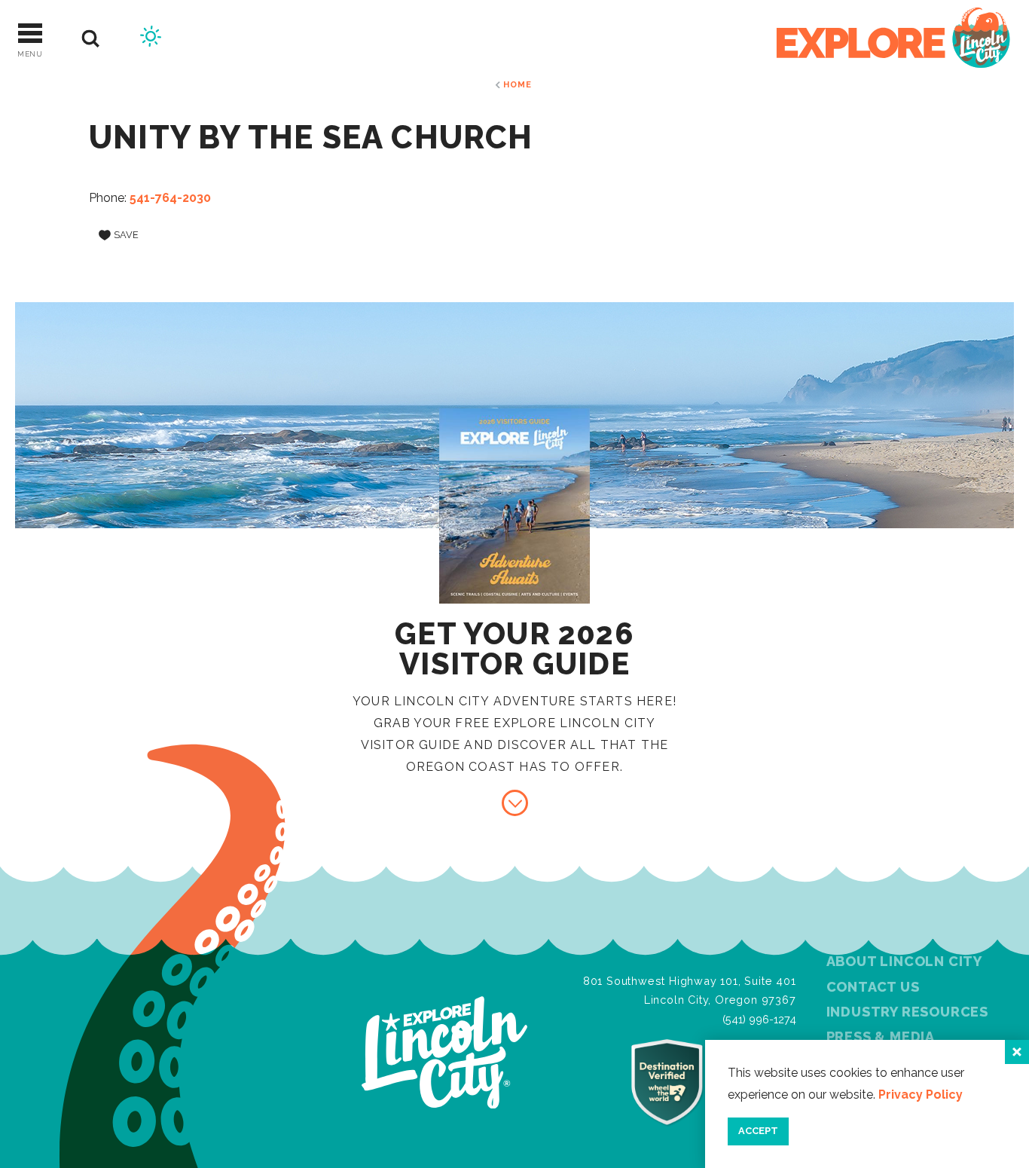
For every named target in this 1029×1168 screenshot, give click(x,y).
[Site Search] (91, 39)
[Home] (893, 39)
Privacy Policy (920, 1094)
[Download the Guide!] (515, 803)
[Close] (1017, 1052)
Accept (758, 1130)
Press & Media (880, 1036)
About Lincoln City (904, 961)
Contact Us (873, 987)
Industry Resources (907, 1012)
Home (517, 84)
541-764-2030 (170, 198)
